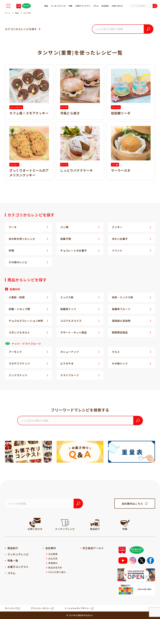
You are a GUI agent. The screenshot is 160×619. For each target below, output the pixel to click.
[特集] (125, 522)
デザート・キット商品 (73, 332)
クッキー (117, 227)
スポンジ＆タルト (19, 332)
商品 (46, 6)
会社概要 (53, 553)
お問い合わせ (117, 6)
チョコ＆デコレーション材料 (26, 321)
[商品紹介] (95, 522)
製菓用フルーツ (121, 309)
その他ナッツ (120, 363)
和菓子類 (65, 239)
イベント (117, 250)
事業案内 (53, 563)
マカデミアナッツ (19, 363)
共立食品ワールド (93, 548)
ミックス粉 (67, 297)
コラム (96, 6)
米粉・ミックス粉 (122, 297)
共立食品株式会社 (82, 615)
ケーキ (13, 227)
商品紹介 (13, 548)
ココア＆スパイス (71, 321)
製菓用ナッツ (68, 309)
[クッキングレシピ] (65, 522)
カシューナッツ (69, 352)
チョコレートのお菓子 (73, 250)
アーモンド (15, 352)
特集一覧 (13, 560)
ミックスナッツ (18, 375)
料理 (11, 250)
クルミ (116, 352)
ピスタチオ (67, 363)
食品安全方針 (55, 567)
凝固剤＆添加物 (121, 321)
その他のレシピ (18, 262)
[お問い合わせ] (35, 522)
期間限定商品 (120, 332)
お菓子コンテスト (82, 6)
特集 (70, 6)
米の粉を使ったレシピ (22, 239)
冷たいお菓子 (120, 239)
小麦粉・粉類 (17, 297)
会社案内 (105, 6)
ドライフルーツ (69, 375)
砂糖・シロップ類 (19, 309)
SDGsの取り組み (57, 572)
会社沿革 (53, 558)
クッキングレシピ (58, 6)
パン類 (64, 227)
